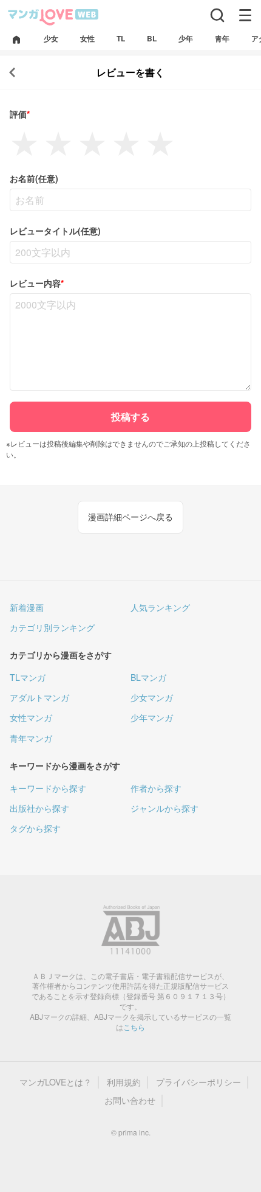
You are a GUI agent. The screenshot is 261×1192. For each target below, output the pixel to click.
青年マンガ (31, 738)
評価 (20, 114)
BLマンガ (148, 677)
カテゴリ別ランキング (52, 627)
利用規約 (124, 1082)
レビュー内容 (37, 283)
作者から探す (155, 788)
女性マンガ (31, 717)
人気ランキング (160, 607)
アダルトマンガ (39, 697)
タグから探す (35, 828)
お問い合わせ (129, 1100)
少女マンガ (151, 697)
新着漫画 (27, 607)
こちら (134, 1027)
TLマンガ (28, 677)
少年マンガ (151, 717)
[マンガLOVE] (53, 16)
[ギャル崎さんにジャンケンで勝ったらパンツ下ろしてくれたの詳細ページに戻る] (12, 72)
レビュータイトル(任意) (55, 231)
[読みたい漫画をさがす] (217, 15)
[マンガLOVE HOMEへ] (16, 40)
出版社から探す (39, 808)
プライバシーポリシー (198, 1082)
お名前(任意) (34, 178)
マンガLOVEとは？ (55, 1082)
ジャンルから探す (164, 808)
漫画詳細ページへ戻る (130, 517)
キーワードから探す (48, 788)
